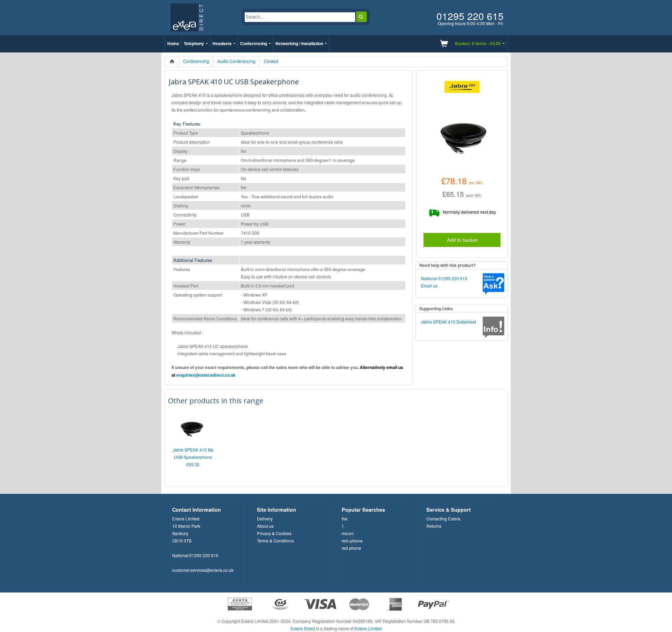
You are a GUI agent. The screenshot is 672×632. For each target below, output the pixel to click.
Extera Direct (302, 628)
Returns (433, 526)
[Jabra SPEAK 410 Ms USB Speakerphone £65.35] (191, 443)
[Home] (174, 61)
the (345, 518)
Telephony (194, 43)
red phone (351, 548)
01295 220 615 (203, 555)
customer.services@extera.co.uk (202, 570)
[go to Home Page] (187, 33)
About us (265, 526)
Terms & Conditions (275, 541)
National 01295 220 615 (444, 278)
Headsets (222, 43)
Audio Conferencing (236, 61)
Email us (429, 286)
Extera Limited (368, 628)
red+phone (352, 541)
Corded (271, 61)
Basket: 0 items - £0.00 (478, 43)
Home (173, 43)
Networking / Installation (299, 43)
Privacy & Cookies (274, 533)
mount (348, 533)
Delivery (265, 518)
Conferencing (253, 43)
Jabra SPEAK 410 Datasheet (448, 322)
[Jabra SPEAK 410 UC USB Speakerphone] (462, 135)
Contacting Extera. (443, 518)
